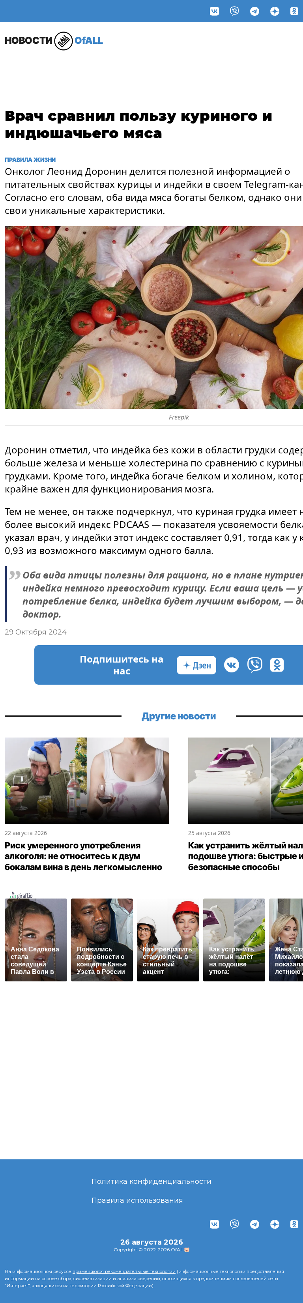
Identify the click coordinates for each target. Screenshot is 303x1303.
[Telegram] (254, 10)
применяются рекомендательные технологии (124, 1271)
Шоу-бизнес (25, 70)
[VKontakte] (214, 10)
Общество (257, 66)
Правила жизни (68, 70)
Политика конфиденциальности (151, 1181)
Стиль (108, 66)
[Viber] (234, 10)
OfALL (54, 40)
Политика (203, 66)
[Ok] (294, 10)
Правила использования (137, 1200)
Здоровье (151, 66)
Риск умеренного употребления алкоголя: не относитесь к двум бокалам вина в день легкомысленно (83, 856)
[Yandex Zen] (274, 10)
